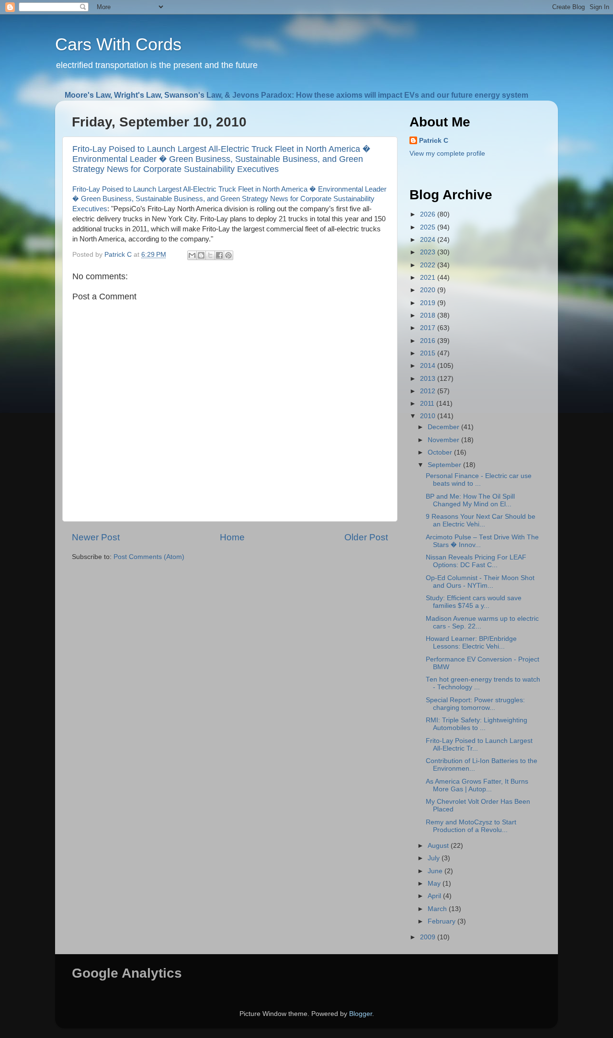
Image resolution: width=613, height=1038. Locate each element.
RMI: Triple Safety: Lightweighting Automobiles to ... (476, 724)
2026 (428, 214)
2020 (428, 290)
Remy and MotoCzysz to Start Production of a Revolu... (471, 826)
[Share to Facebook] (219, 255)
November (444, 440)
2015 (428, 353)
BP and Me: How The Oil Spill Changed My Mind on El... (470, 500)
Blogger (360, 1013)
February (442, 921)
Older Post (366, 537)
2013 (428, 378)
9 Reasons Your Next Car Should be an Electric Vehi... (480, 520)
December (444, 427)
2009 (428, 937)
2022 (428, 265)
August (439, 845)
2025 (428, 227)
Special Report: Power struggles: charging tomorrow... (475, 703)
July (435, 858)
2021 (428, 277)
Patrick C (433, 140)
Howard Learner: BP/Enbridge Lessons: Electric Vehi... (471, 642)
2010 (428, 416)
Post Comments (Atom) (149, 556)
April (435, 896)
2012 (428, 391)
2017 (428, 327)
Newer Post (96, 537)
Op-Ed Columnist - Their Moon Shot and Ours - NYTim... (480, 581)
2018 (428, 315)
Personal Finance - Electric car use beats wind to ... (479, 479)
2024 (428, 239)
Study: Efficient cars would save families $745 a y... (474, 601)
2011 (428, 403)
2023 (428, 252)
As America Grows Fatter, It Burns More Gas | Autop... (477, 785)
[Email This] (192, 255)
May (435, 883)
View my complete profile (447, 153)
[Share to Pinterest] (228, 255)
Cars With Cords (118, 44)
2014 (428, 365)
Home (232, 537)
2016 (428, 340)
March (438, 909)
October (441, 452)
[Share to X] (210, 255)
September (445, 464)
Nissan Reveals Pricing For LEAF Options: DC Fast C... (476, 561)
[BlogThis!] (201, 255)
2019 (428, 303)
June (436, 871)
